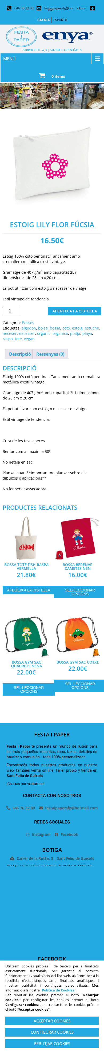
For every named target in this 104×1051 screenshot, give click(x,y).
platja (75, 333)
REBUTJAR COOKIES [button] (52, 1043)
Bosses (28, 322)
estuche (92, 328)
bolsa (43, 328)
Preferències (31, 864)
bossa (55, 328)
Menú (9, 59)
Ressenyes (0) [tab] (50, 354)
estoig (77, 328)
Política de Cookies (58, 990)
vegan (29, 338)
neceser (10, 333)
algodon (29, 328)
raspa (8, 338)
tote (18, 338)
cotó (66, 328)
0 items (58, 76)
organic (43, 333)
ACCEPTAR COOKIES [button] (52, 1020)
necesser (27, 333)
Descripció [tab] (20, 354)
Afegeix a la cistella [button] (28, 590)
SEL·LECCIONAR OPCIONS (29, 689)
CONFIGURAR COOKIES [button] (52, 1032)
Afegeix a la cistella (74, 311)
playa (87, 333)
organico (60, 333)
